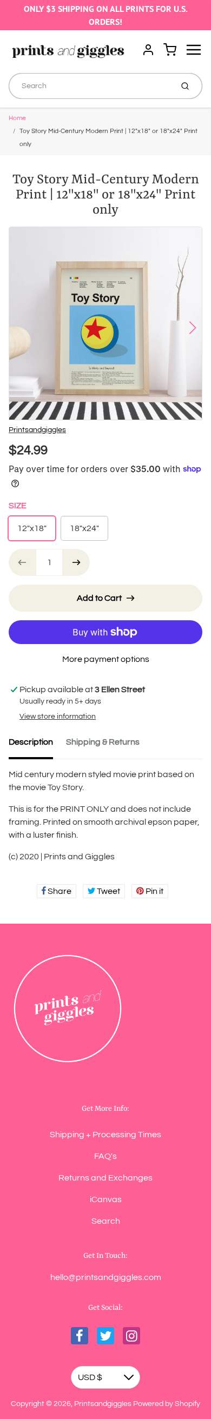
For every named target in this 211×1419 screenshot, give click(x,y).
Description (31, 742)
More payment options (105, 659)
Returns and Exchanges (105, 1177)
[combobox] (89, 86)
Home (17, 118)
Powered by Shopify (166, 1404)
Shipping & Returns (103, 742)
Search (105, 1221)
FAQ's (105, 1156)
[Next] (193, 328)
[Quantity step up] (76, 562)
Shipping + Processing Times (105, 1134)
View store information (57, 716)
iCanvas (106, 1199)
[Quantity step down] (22, 562)
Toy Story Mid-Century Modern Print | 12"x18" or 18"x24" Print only (108, 138)
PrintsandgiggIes (37, 430)
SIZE (18, 505)
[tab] (37, 745)
